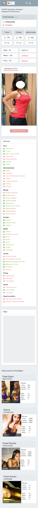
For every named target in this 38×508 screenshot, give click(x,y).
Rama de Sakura (11, 214)
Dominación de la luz (12, 234)
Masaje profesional (11, 192)
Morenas (25, 61)
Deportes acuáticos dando (14, 299)
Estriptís (8, 220)
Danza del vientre (11, 222)
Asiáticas (25, 55)
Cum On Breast (10, 290)
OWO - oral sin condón (12, 154)
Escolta (8, 170)
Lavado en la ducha (11, 181)
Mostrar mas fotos (19, 131)
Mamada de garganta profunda (15, 261)
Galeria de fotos (10, 69)
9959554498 (10, 22)
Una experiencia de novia (13, 259)
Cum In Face (9, 292)
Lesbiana (8, 225)
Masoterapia (9, 203)
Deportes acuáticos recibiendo (15, 301)
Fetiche (8, 164)
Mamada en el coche (12, 264)
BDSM (7, 237)
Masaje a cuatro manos (13, 206)
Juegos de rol (10, 245)
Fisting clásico (10, 276)
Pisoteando (9, 250)
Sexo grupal (9, 156)
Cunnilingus (9, 267)
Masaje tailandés (11, 200)
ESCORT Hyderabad (8, 9)
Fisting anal (9, 278)
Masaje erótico (10, 195)
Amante (8, 231)
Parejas (8, 178)
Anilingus (8, 269)
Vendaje (8, 247)
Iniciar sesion (30, 2)
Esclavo (8, 239)
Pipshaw (8, 184)
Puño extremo (10, 281)
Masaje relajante (11, 211)
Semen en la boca (11, 287)
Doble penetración (11, 159)
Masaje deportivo (11, 208)
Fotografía (9, 173)
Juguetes (8, 161)
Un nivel (8, 151)
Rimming (8, 186)
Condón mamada (11, 256)
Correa (8, 242)
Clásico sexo (9, 148)
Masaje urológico (11, 198)
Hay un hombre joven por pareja (15, 176)
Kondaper (19, 9)
